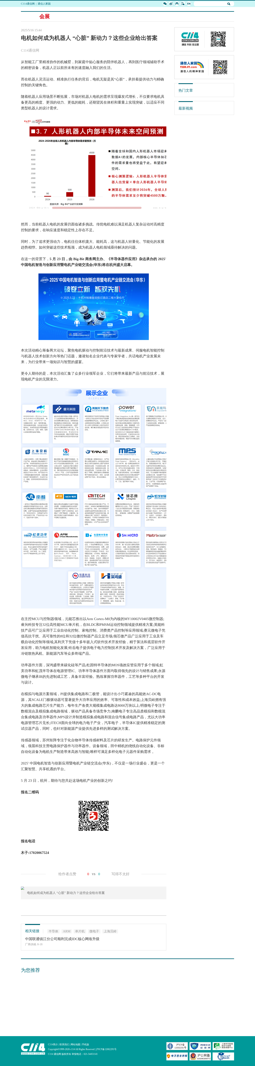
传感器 (26, 740)
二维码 (33, 792)
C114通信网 (28, 3)
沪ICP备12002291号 (106, 1049)
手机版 (85, 1044)
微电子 (156, 630)
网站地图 (75, 1044)
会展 (44, 16)
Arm (89, 619)
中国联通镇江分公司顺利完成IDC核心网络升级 (62, 939)
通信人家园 (44, 3)
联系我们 (64, 1044)
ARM (66, 931)
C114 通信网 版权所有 (59, 1054)
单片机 (74, 625)
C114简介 (53, 1044)
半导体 (115, 259)
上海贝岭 (148, 700)
